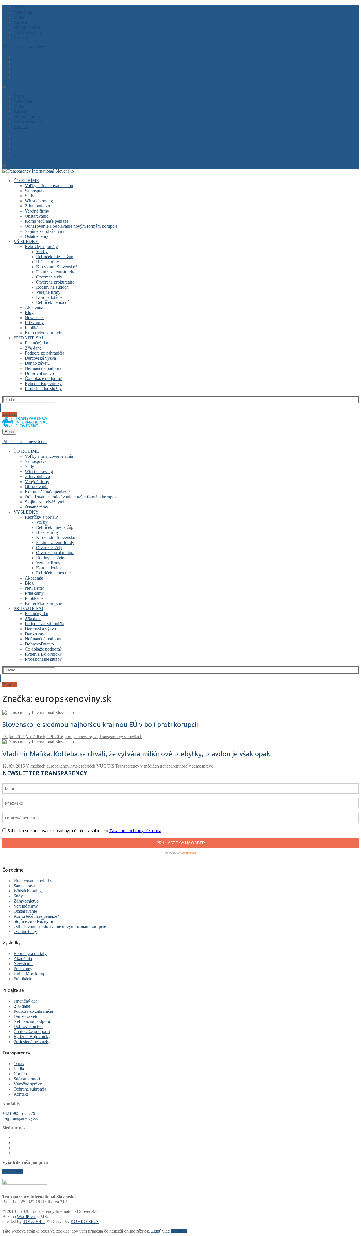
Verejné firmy (26, 906)
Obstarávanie (25, 911)
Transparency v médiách (120, 736)
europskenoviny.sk (81, 736)
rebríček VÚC (93, 766)
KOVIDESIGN (85, 1221)
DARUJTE (12, 1171)
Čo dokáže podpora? (32, 1031)
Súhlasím (179, 1231)
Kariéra (20, 1073)
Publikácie (23, 978)
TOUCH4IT (34, 1221)
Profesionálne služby (32, 1041)
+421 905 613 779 (18, 1113)
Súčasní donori (27, 1078)
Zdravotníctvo (26, 901)
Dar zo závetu (26, 1016)
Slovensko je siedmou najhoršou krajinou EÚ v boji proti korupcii (100, 724)
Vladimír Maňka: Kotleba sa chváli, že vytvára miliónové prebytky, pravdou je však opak (136, 754)
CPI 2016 (54, 736)
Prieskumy (23, 968)
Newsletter (23, 963)
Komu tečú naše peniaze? (36, 916)
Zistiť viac (160, 1231)
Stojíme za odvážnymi (33, 921)
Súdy (18, 896)
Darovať (9, 414)
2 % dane (22, 1006)
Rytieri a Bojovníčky (32, 1036)
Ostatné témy (25, 931)
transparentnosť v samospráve (186, 766)
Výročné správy (28, 1084)
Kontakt (21, 1094)
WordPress (26, 1216)
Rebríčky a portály (30, 953)
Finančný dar (25, 1001)
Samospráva (24, 885)
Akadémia (23, 958)
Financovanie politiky (33, 880)
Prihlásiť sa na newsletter (24, 47)
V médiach (35, 736)
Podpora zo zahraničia (33, 1011)
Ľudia (19, 1068)
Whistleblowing (28, 890)
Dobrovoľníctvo (28, 1026)
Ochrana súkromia (30, 1089)
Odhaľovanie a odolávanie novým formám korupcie (60, 926)
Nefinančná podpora (32, 1021)
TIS (110, 766)
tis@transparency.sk (20, 1118)
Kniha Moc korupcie (32, 973)
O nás (19, 1063)
